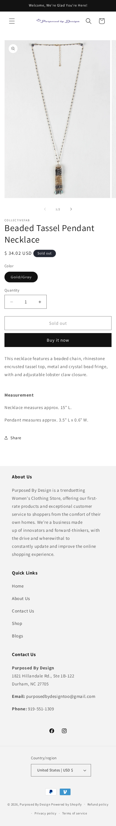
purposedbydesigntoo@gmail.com (60, 696)
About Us (21, 598)
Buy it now (58, 340)
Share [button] (15, 437)
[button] (11, 21)
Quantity (11, 290)
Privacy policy (46, 813)
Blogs (17, 636)
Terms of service (74, 813)
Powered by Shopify (66, 804)
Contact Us (23, 611)
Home (17, 586)
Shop (17, 623)
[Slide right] (71, 209)
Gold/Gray (24, 278)
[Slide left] (44, 209)
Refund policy (98, 804)
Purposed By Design (35, 804)
